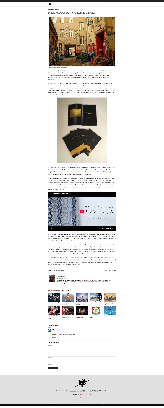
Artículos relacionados (54, 290)
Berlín (106, 167)
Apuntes (104, 3)
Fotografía (99, 3)
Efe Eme (99, 281)
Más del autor (65, 290)
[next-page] (50, 321)
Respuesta (54, 338)
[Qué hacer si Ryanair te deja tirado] (96, 297)
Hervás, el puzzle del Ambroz (110, 270)
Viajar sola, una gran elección (110, 315)
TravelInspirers (65, 281)
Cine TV (93, 3)
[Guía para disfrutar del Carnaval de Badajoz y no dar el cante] (54, 310)
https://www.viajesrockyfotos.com (62, 278)
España (53, 9)
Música (83, 3)
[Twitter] (113, 4)
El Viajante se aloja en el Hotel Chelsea (56, 270)
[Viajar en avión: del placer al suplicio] (96, 310)
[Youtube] (115, 4)
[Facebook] (109, 4)
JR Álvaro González (52, 15)
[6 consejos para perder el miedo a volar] (68, 297)
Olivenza (61, 189)
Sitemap (114, 404)
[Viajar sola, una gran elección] (110, 310)
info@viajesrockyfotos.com (85, 394)
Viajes (79, 3)
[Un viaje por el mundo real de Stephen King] (54, 297)
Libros (88, 3)
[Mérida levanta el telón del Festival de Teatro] (82, 310)
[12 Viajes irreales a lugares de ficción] (110, 297)
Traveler (76, 281)
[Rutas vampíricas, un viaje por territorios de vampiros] (82, 297)
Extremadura (57, 9)
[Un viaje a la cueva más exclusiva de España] (68, 310)
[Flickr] (60, 284)
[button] (115, 0)
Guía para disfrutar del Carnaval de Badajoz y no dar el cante (54, 317)
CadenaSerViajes (86, 281)
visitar (69, 334)
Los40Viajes (80, 281)
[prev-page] (48, 321)
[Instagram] (111, 4)
